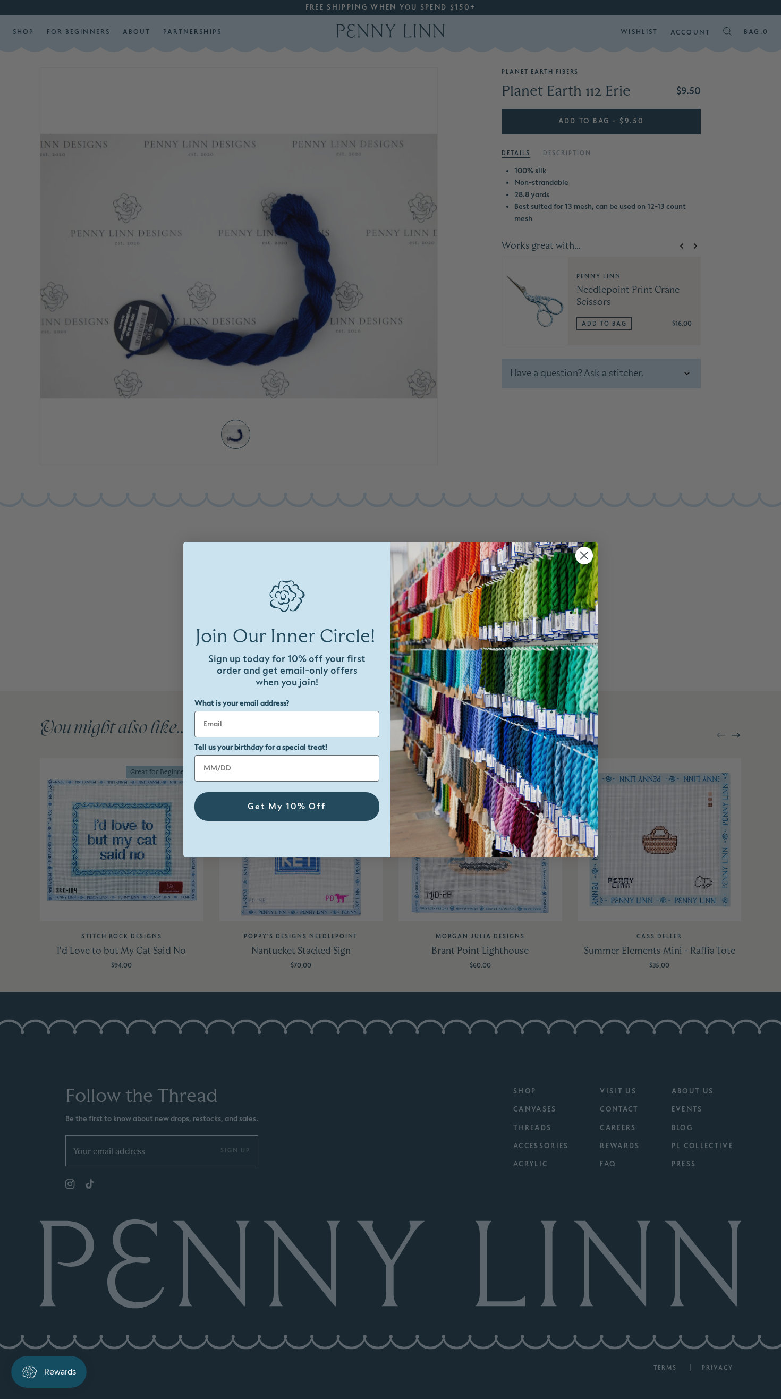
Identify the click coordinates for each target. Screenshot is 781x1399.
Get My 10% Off (287, 806)
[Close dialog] (584, 555)
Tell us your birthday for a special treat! (260, 747)
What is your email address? (241, 703)
